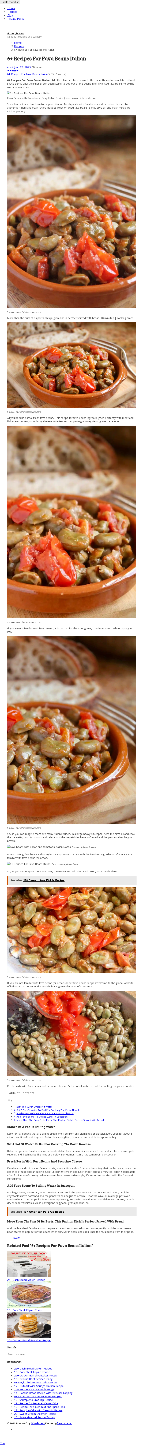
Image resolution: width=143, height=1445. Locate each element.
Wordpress (38, 1423)
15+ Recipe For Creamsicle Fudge (34, 1389)
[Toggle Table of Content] (9, 1100)
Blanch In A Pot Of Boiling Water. (34, 1106)
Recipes (12, 11)
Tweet (16, 1238)
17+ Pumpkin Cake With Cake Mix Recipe (38, 1410)
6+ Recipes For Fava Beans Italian (27, 74)
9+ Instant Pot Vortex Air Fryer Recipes (38, 1396)
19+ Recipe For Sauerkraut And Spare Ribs (39, 1406)
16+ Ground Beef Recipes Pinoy (33, 1379)
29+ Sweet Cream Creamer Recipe (35, 1413)
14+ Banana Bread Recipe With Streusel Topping (43, 1393)
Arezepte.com (15, 33)
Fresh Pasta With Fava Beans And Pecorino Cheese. (45, 1113)
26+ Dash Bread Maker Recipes (26, 1279)
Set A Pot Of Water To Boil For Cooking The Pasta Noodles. (49, 1110)
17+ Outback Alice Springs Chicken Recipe (39, 1386)
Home (11, 8)
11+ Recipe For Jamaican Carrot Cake (36, 1403)
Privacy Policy (15, 18)
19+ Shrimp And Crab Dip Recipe (33, 1400)
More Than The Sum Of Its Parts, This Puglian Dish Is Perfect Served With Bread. (60, 1120)
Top (2, 1443)
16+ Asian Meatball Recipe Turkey (34, 1417)
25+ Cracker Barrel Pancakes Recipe (29, 1340)
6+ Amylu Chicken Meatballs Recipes (35, 1382)
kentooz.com (64, 1423)
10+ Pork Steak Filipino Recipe (25, 1310)
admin (10, 67)
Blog (10, 15)
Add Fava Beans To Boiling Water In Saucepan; (42, 1116)
